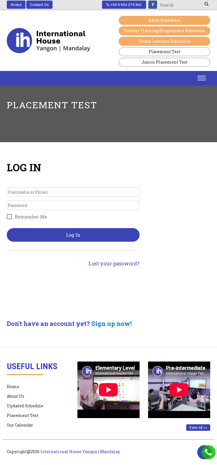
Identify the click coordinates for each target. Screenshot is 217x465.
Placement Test (164, 51)
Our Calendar (20, 425)
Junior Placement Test (165, 62)
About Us (15, 396)
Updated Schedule (25, 405)
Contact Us (39, 4)
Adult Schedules (164, 20)
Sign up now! (111, 323)
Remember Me (31, 217)
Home (16, 4)
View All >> (198, 427)
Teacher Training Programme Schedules (164, 30)
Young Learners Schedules (164, 41)
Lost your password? (114, 263)
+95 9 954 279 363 (125, 4)
